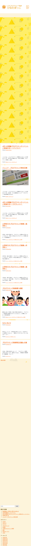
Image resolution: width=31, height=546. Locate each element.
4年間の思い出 (6, 515)
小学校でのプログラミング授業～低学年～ (14, 225)
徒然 (3, 530)
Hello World (6, 323)
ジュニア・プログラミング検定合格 (14, 168)
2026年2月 (5, 537)
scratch (7, 196)
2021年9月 (5, 544)
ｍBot (4, 532)
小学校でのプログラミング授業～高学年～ (14, 268)
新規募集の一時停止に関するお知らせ (11, 511)
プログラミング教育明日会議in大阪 (14, 342)
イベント (7, 239)
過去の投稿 (3, 360)
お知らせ (7, 317)
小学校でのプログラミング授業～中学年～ (14, 246)
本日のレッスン (13, 336)
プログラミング (10, 196)
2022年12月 (5, 540)
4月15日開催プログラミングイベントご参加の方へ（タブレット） (15, 203)
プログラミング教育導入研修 (12, 288)
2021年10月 (5, 543)
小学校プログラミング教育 (18, 239)
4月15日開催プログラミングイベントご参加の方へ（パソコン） (15, 147)
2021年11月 (5, 541)
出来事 (4, 527)
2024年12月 (5, 538)
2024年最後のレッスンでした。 (9, 512)
